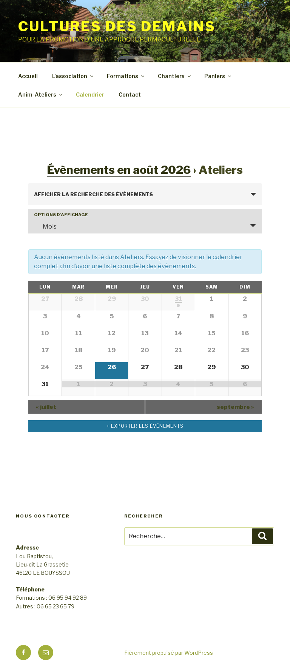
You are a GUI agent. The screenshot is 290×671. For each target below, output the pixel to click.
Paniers (214, 76)
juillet (46, 407)
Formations (122, 76)
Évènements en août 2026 (119, 170)
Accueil (28, 76)
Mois (50, 226)
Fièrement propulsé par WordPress (168, 653)
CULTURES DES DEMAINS (117, 26)
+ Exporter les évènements (145, 426)
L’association (69, 76)
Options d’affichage (61, 215)
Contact (130, 94)
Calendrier (90, 94)
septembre (235, 407)
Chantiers (171, 76)
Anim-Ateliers (37, 94)
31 (178, 298)
